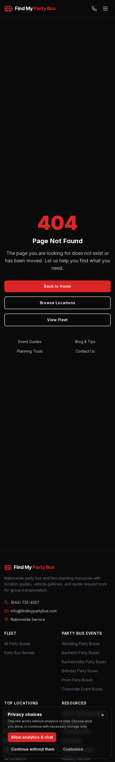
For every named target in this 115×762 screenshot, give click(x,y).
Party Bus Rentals (19, 652)
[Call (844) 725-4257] (94, 8)
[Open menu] (105, 8)
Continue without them (32, 749)
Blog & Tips (85, 341)
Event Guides (29, 341)
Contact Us (85, 351)
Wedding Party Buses (81, 643)
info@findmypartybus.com (34, 611)
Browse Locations (57, 302)
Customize (73, 749)
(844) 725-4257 (25, 602)
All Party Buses (17, 643)
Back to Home (57, 286)
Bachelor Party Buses (80, 652)
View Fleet (57, 319)
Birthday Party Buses (80, 671)
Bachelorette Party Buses (84, 661)
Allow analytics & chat (32, 737)
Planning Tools (30, 351)
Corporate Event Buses (82, 689)
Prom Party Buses (77, 680)
